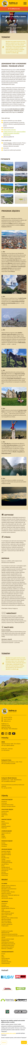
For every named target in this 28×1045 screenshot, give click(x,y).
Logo (2, 909)
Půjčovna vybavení (6, 893)
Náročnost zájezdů (6, 919)
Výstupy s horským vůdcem (8, 806)
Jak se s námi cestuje (6, 914)
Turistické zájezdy (7, 799)
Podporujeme (4, 925)
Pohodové (4, 813)
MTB (2, 816)
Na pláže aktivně (5, 867)
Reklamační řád (5, 932)
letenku (10, 143)
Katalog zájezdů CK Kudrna (8, 908)
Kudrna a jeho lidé (6, 887)
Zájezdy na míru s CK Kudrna (8, 885)
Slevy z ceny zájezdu (6, 922)
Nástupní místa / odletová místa (9, 917)
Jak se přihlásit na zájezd (7, 913)
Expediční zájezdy (5, 851)
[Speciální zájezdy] (10, 20)
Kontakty (3, 905)
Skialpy (3, 836)
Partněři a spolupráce (6, 924)
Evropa (3, 953)
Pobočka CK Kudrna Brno (7, 945)
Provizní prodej (5, 890)
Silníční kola (4, 814)
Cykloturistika (5, 811)
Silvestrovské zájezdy (6, 869)
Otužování (4, 827)
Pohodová (4, 801)
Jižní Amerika (4, 960)
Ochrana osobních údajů (7, 939)
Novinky (8, 27)
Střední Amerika (5, 963)
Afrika (2, 957)
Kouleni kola (4, 896)
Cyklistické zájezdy (7, 809)
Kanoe (3, 821)
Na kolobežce (4, 873)
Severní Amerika (5, 958)
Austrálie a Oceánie (6, 961)
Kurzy (2, 865)
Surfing (3, 859)
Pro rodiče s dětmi (6, 853)
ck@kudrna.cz (7, 721)
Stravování (4, 916)
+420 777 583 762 (8, 719)
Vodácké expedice (6, 826)
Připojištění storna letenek (8, 943)
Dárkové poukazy (5, 911)
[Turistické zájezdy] (7, 20)
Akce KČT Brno (5, 864)
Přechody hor (4, 870)
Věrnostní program (6, 921)
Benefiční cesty (5, 857)
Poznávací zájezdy (7, 841)
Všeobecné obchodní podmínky (9, 934)
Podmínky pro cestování (7, 942)
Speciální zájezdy (6, 849)
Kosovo (12, 24)
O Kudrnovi (4, 903)
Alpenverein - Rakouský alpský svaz (10, 895)
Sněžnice (3, 837)
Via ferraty (4, 803)
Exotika (3, 843)
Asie (2, 955)
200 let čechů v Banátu (7, 898)
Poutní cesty (4, 875)
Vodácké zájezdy (6, 819)
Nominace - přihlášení (6, 948)
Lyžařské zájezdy (6, 831)
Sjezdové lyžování (6, 833)
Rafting (3, 856)
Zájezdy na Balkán (17, 27)
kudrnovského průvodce (9, 129)
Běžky (2, 834)
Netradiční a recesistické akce (8, 888)
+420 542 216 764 (8, 717)
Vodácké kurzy (5, 823)
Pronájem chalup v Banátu (8, 892)
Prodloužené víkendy (6, 862)
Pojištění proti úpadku (7, 931)
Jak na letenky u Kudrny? (7, 947)
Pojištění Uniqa (5, 940)
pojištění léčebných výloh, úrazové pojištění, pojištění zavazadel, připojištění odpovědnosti (14, 133)
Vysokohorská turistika (7, 804)
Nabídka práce (5, 906)
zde (17, 52)
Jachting (3, 824)
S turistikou (4, 844)
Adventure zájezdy (6, 854)
